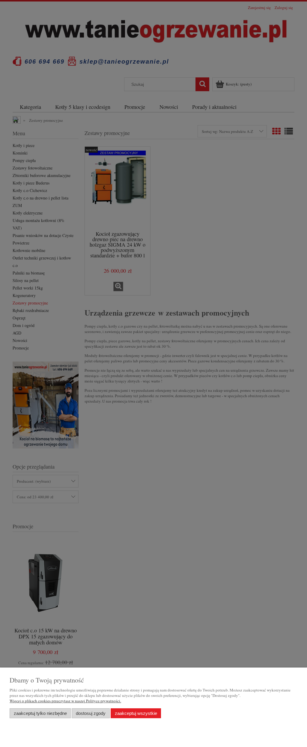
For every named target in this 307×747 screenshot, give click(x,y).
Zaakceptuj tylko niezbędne (40, 713)
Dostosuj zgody (91, 713)
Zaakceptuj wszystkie (136, 713)
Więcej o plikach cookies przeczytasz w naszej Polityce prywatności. (65, 701)
